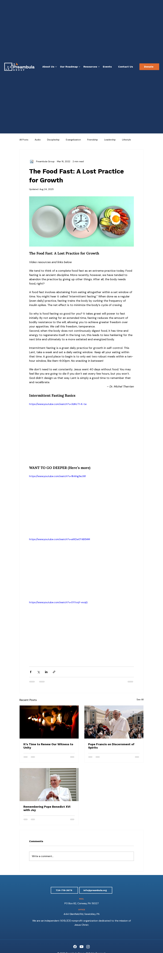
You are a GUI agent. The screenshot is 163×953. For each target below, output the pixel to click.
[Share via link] (54, 671)
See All (140, 699)
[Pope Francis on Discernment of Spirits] (113, 722)
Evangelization (73, 139)
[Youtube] (81, 887)
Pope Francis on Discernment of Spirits (111, 746)
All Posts (23, 139)
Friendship (92, 139)
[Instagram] (88, 887)
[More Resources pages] (99, 67)
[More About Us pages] (56, 67)
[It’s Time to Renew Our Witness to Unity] (49, 722)
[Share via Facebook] (30, 671)
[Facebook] (75, 887)
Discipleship (53, 139)
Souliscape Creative (85, 898)
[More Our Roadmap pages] (79, 67)
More (125, 139)
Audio (38, 139)
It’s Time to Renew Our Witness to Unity (48, 746)
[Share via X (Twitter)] (38, 671)
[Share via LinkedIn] (46, 671)
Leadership (110, 139)
